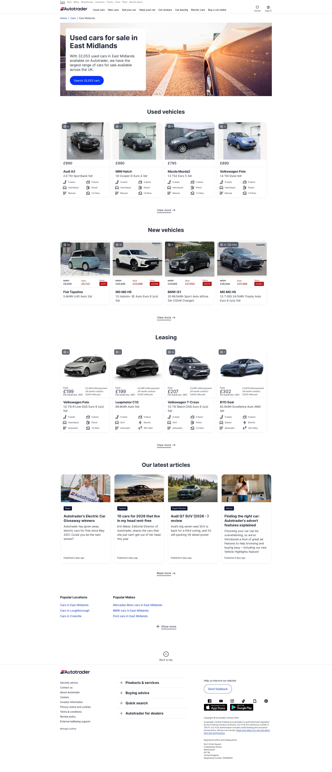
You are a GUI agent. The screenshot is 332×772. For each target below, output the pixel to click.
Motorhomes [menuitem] (87, 2)
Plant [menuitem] (124, 2)
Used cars (99, 9)
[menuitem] (99, 10)
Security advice (69, 682)
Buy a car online (217, 9)
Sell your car (129, 9)
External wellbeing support (75, 721)
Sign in (268, 10)
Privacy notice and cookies (75, 706)
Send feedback (218, 689)
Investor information (71, 702)
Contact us (66, 687)
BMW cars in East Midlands (131, 610)
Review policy (68, 716)
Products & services (142, 683)
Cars (73, 18)
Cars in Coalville (70, 616)
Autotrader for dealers (144, 713)
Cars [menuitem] (62, 2)
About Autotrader (70, 692)
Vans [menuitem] (69, 2)
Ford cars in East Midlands (130, 616)
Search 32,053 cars (87, 80)
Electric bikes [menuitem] (135, 2)
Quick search (137, 703)
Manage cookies (68, 728)
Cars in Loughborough (74, 610)
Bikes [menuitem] (76, 2)
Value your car (147, 9)
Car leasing (181, 9)
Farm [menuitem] (117, 2)
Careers (64, 697)
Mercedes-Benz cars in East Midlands (137, 605)
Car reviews (165, 9)
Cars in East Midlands (74, 605)
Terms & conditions (71, 711)
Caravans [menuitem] (100, 2)
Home (63, 18)
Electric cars (198, 9)
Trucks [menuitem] (110, 2)
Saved (257, 10)
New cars (113, 9)
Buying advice (137, 693)
